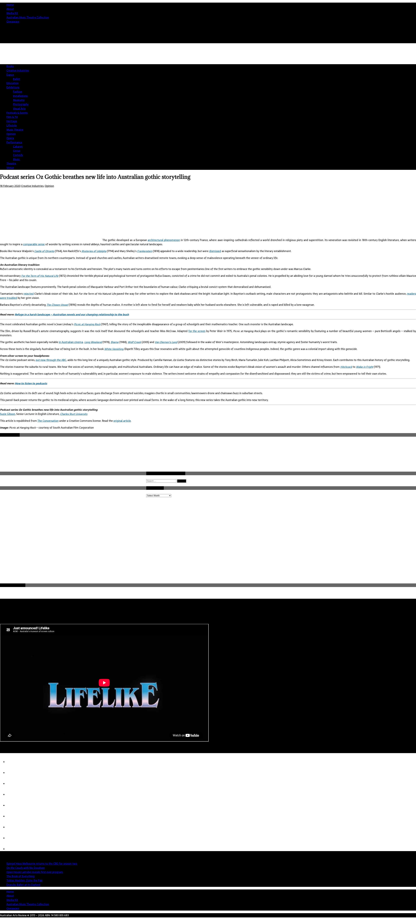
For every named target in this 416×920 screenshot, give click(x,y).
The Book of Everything (20, 876)
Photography (21, 104)
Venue (10, 168)
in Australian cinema (71, 342)
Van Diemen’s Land (166, 342)
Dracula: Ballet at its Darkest (23, 885)
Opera (10, 138)
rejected (29, 294)
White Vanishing (113, 349)
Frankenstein (144, 251)
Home (10, 5)
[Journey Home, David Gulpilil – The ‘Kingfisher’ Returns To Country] (13, 849)
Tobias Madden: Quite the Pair (24, 880)
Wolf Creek (134, 342)
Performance (14, 142)
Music (16, 159)
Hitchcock (346, 367)
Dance (10, 75)
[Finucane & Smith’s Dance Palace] (13, 838)
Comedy (18, 155)
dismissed (215, 251)
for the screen (197, 331)
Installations (20, 96)
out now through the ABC (51, 360)
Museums (18, 100)
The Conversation (47, 421)
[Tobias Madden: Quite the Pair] (13, 805)
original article (122, 421)
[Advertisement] (357, 69)
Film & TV (12, 117)
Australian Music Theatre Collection (27, 17)
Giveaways (12, 22)
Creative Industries (17, 70)
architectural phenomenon (164, 240)
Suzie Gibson (7, 414)
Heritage (11, 121)
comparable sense (34, 244)
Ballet (16, 79)
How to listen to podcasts (31, 383)
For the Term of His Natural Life (39, 276)
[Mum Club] (13, 827)
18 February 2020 (10, 186)
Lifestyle (11, 125)
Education (12, 83)
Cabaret (18, 146)
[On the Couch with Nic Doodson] (13, 773)
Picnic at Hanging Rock (87, 324)
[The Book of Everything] (13, 794)
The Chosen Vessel (57, 305)
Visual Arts (19, 108)
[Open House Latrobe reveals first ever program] (13, 784)
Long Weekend (93, 342)
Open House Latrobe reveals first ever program (34, 872)
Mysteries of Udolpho (93, 251)
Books (10, 66)
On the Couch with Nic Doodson (25, 868)
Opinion (11, 134)
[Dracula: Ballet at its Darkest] (13, 816)
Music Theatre (14, 130)
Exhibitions (12, 87)
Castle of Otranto (44, 251)
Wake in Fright (364, 367)
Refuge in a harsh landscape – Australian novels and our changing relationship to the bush (72, 314)
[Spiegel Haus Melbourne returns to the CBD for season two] (13, 762)
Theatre (11, 163)
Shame (115, 342)
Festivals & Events (17, 113)
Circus (16, 151)
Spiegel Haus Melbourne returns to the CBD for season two (41, 863)
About (10, 9)
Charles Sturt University (73, 414)
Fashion (17, 92)
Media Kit (12, 13)
